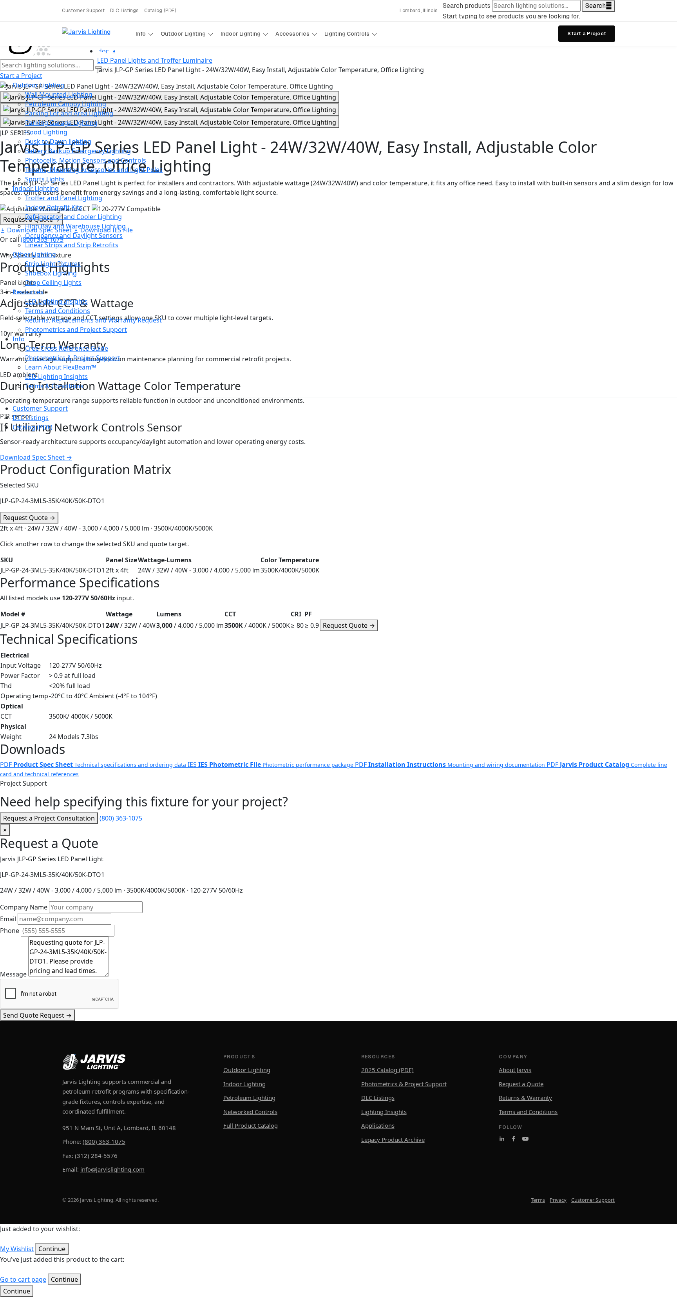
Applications (378, 1125)
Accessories (292, 33)
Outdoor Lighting (183, 33)
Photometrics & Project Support (404, 1084)
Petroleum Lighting (249, 1097)
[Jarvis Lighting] (95, 33)
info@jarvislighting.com (112, 1169)
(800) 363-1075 (121, 818)
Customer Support (83, 10)
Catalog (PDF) (160, 10)
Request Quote (29, 517)
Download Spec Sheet (36, 457)
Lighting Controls (346, 33)
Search (595, 6)
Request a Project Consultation (49, 818)
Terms (538, 1199)
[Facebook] (513, 1139)
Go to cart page (23, 1279)
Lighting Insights (384, 1112)
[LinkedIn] (502, 1139)
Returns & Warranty (525, 1097)
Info (141, 33)
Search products (467, 6)
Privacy (558, 1199)
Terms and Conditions (528, 1112)
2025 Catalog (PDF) (387, 1070)
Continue (16, 1291)
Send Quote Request (37, 1015)
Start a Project (586, 33)
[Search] (98, 67)
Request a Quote (521, 1084)
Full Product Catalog (250, 1125)
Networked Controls (250, 1112)
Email (8, 919)
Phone (9, 930)
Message (13, 974)
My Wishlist (17, 1248)
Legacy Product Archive (393, 1139)
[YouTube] (525, 1139)
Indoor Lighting (241, 33)
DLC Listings (124, 10)
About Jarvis (515, 1070)
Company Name (23, 907)
